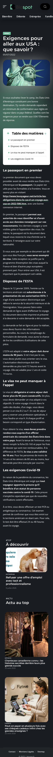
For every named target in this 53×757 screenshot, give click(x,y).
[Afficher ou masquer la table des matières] (45, 133)
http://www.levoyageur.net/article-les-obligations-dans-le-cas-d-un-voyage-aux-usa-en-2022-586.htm (25, 200)
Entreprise (10, 574)
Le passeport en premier (23, 139)
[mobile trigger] (5, 6)
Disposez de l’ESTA (20, 146)
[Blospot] (21, 6)
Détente (8, 658)
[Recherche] (45, 6)
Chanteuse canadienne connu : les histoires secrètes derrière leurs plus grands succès (25, 663)
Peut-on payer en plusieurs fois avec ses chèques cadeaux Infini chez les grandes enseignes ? (25, 728)
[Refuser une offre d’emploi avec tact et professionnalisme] (26, 559)
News (6, 33)
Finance (8, 723)
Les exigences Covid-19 (22, 158)
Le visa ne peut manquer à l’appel (27, 152)
